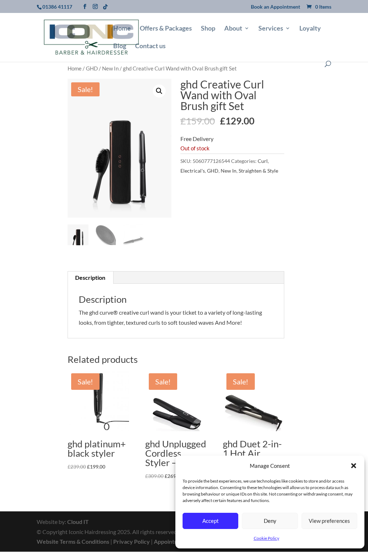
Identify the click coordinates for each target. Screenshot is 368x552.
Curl (263, 161)
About (233, 29)
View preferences (329, 520)
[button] (353, 465)
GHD (92, 68)
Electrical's (192, 171)
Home (122, 29)
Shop (208, 29)
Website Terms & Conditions (73, 541)
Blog (119, 46)
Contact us (150, 46)
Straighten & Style (258, 171)
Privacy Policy (131, 541)
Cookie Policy (266, 538)
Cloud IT (78, 521)
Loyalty (310, 29)
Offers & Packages (166, 29)
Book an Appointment (275, 7)
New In (110, 68)
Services (270, 29)
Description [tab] (90, 277)
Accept (210, 520)
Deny (270, 520)
